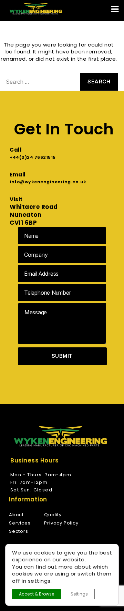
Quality (53, 514)
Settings (79, 594)
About (16, 514)
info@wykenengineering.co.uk (48, 182)
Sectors (18, 531)
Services (19, 523)
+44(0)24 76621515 (33, 157)
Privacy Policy (61, 523)
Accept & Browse (36, 594)
